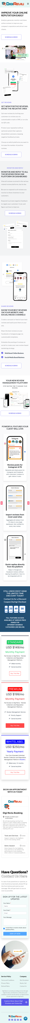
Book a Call (23, 983)
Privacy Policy (5, 983)
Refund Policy (5, 986)
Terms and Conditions (7, 980)
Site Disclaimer (24, 980)
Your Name (6, 903)
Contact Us (23, 986)
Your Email (6, 910)
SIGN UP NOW (15, 934)
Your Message (7, 917)
